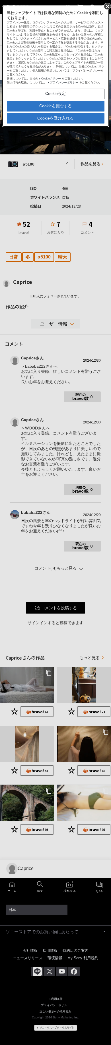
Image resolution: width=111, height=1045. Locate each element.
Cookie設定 (55, 93)
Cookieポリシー (51, 78)
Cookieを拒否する (55, 105)
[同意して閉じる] (107, 6)
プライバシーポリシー (64, 82)
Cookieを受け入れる (55, 118)
